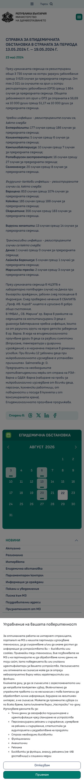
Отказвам (42, 765)
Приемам (42, 775)
